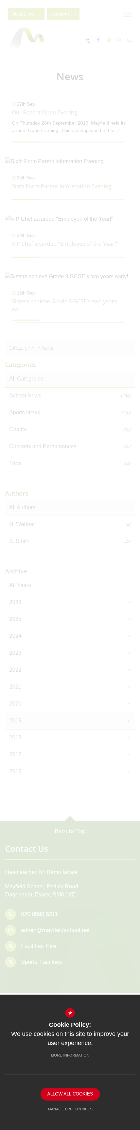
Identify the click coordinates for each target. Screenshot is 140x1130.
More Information (70, 1055)
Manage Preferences (70, 1109)
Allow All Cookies (70, 1093)
